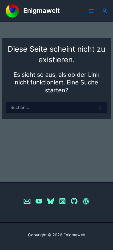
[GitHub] (74, 201)
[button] (105, 10)
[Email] (27, 201)
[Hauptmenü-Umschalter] (91, 11)
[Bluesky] (50, 201)
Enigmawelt (41, 10)
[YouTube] (38, 201)
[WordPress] (86, 201)
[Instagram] (62, 201)
